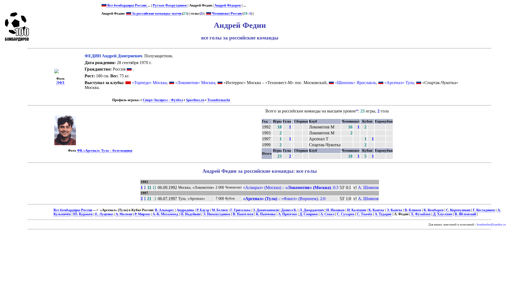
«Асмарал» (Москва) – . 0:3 (290, 187)
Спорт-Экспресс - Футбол (163, 100)
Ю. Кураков (83, 214)
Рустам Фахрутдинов (170, 5)
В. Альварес (164, 210)
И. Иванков (335, 210)
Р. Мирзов (142, 214)
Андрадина (185, 210)
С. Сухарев (345, 214)
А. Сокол (327, 214)
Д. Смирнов (309, 214)
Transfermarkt (218, 100)
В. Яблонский (465, 214)
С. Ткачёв (364, 214)
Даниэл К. (289, 210)
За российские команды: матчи (156, 13)
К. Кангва (376, 210)
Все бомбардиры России (73, 210)
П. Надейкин (191, 214)
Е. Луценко (104, 214)
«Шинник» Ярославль (355, 82)
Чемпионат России (226, 13)
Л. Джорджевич (311, 210)
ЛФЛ (60, 83)
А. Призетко (287, 214)
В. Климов (413, 210)
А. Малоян (123, 214)
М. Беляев (220, 210)
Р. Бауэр (203, 210)
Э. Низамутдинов (216, 214)
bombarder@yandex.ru (491, 224)
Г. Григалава (240, 210)
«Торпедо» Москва (149, 82)
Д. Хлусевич (442, 214)
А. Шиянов (368, 187)
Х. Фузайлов (421, 214)
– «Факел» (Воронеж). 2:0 (284, 198)
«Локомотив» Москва (195, 82)
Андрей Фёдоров (227, 5)
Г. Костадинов (484, 210)
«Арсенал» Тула (399, 82)
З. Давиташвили (266, 210)
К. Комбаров (434, 210)
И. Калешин (356, 210)
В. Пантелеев (243, 214)
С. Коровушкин (458, 210)
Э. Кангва (394, 210)
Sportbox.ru (195, 100)
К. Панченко (266, 214)
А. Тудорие (383, 214)
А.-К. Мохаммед (165, 214)
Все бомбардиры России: (127, 5)
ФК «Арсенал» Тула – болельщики (104, 150)
